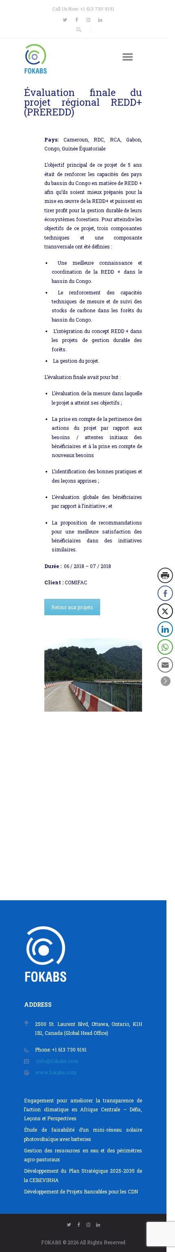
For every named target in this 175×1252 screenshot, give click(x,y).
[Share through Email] (165, 665)
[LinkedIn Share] (165, 629)
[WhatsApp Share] (165, 647)
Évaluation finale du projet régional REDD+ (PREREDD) (83, 102)
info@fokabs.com (57, 1061)
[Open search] (79, 30)
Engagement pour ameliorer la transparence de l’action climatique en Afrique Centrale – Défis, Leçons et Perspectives (83, 1109)
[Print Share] (165, 575)
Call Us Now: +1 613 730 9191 (83, 9)
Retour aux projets (72, 607)
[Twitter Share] (165, 611)
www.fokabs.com (56, 1072)
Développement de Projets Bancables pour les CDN (81, 1191)
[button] (166, 681)
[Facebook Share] (165, 593)
